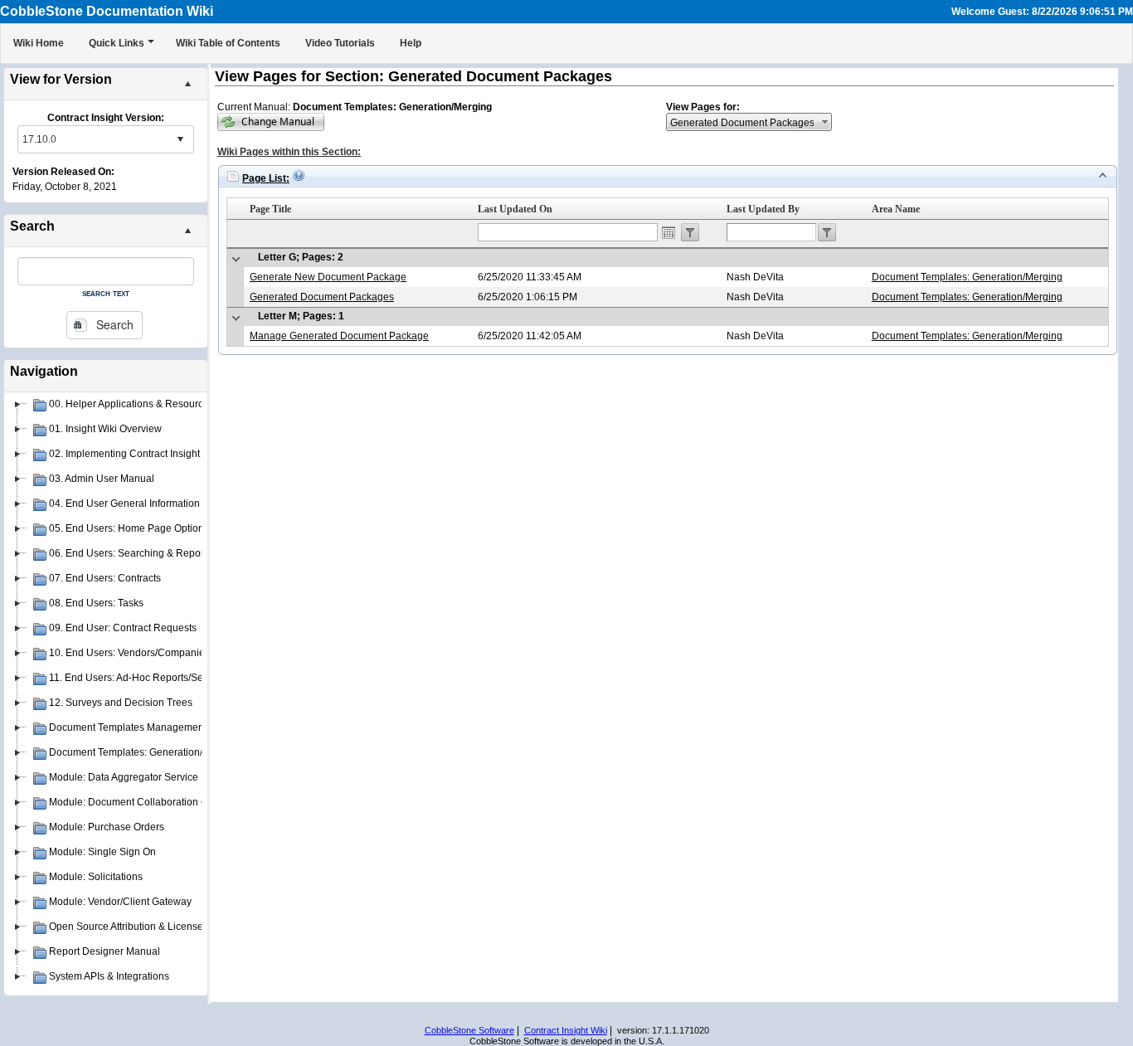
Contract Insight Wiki (565, 1030)
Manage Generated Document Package (339, 336)
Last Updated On (515, 209)
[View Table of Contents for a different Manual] (270, 122)
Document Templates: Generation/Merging (967, 277)
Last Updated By (763, 209)
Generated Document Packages (322, 297)
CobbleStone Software (469, 1030)
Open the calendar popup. (668, 232)
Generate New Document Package (328, 277)
